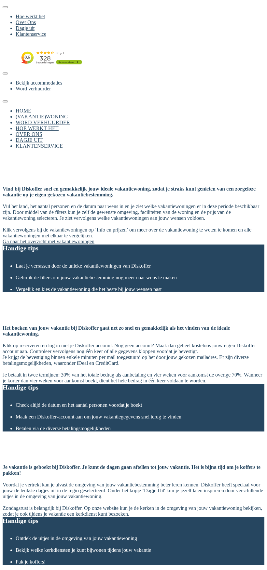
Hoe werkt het (30, 16)
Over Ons (26, 22)
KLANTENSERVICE (39, 146)
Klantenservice (31, 34)
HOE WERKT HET (37, 128)
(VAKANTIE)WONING (42, 116)
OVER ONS (29, 134)
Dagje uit (25, 28)
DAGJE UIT (29, 140)
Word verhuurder (33, 88)
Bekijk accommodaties (39, 83)
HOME (23, 110)
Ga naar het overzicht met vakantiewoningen (48, 241)
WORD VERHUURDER (43, 122)
